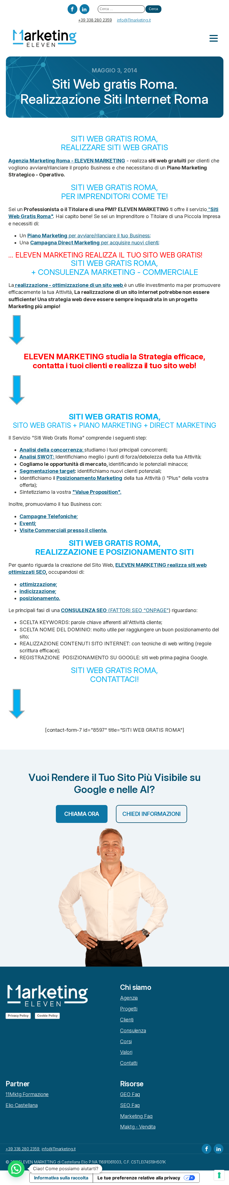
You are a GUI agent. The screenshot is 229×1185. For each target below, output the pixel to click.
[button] (16, 1168)
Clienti (126, 1020)
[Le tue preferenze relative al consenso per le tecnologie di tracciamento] (219, 1175)
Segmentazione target (47, 471)
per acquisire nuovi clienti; (95, 243)
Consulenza (133, 1030)
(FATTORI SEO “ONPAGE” (114, 610)
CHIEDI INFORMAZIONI (151, 814)
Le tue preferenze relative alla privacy (138, 1178)
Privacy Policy (18, 1016)
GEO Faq (130, 1094)
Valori (126, 1052)
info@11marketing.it (134, 20)
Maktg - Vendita (138, 1127)
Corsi (126, 1041)
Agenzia (129, 998)
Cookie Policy (47, 1016)
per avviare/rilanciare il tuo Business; (89, 236)
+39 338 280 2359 (95, 20)
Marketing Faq (136, 1116)
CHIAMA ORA (81, 814)
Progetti (128, 1009)
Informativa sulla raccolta (61, 1178)
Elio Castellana (22, 1105)
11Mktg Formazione (27, 1094)
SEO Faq (130, 1105)
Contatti (128, 1063)
